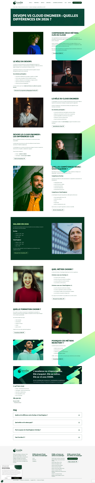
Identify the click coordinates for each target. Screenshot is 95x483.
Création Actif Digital (40, 480)
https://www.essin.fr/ (17, 402)
